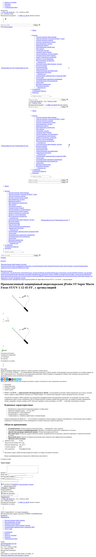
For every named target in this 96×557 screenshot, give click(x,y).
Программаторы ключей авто (45, 47)
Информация (5, 517)
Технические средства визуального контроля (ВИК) (26, 276)
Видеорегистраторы (42, 86)
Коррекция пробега (42, 45)
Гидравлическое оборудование (46, 55)
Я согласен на (18, 484)
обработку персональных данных (23, 484)
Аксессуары (40, 77)
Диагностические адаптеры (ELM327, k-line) (50, 38)
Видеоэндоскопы (41, 65)
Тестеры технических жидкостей (63, 273)
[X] (10, 379)
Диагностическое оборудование (46, 37)
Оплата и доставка (10, 535)
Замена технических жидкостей (46, 57)
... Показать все (41, 62)
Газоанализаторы (41, 67)
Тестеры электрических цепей (45, 42)
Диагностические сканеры (44, 40)
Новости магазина (9, 493)
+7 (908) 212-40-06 (23, 15)
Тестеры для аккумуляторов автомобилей (40, 273)
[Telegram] (20, 379)
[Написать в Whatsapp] (5, 21)
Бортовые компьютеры (43, 84)
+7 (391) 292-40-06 (6, 12)
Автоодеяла (40, 82)
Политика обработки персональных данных (15, 555)
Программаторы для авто (44, 44)
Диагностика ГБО (42, 69)
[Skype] (17, 379)
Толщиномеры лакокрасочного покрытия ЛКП (51, 76)
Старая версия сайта (10, 538)
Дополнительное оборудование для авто (49, 64)
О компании (36, 91)
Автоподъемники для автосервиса (47, 54)
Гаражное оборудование (44, 52)
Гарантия (7, 537)
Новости (43, 91)
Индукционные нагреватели (45, 60)
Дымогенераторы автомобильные (47, 70)
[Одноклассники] (4, 379)
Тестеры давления (21, 273)
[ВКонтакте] (2, 379)
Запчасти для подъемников (44, 59)
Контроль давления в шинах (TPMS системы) (49, 274)
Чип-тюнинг (40, 49)
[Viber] (12, 379)
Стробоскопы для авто (8, 273)
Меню (34, 30)
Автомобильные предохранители (46, 81)
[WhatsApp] (15, 379)
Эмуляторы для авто (42, 50)
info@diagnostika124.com (8, 543)
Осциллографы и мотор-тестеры (74, 274)
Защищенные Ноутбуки (43, 72)
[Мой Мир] (7, 379)
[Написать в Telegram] (5, 19)
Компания (4, 515)
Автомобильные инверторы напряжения (49, 79)
